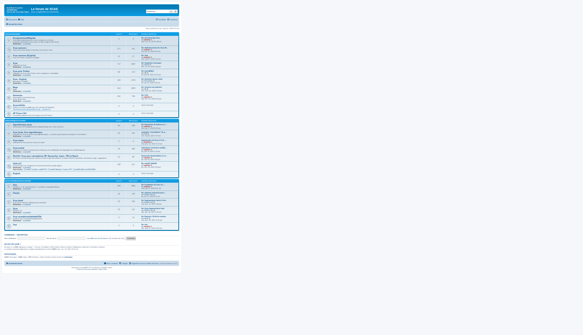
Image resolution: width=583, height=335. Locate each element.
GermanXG (148, 81)
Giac (15, 185)
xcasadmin (27, 44)
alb (145, 73)
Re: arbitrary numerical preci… (153, 193)
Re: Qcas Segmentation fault (152, 208)
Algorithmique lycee (22, 125)
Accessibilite (19, 105)
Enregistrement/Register (24, 38)
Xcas (15, 63)
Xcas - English (20, 79)
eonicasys (68, 257)
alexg (146, 218)
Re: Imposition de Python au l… (154, 124)
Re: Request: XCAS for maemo (153, 216)
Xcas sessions (19, 48)
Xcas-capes (18, 140)
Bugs (15, 87)
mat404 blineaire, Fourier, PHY (61, 169)
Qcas (15, 208)
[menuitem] (21, 19)
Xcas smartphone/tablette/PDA (27, 217)
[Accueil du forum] (18, 10)
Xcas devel (18, 200)
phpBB (84, 267)
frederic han (148, 194)
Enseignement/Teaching (15, 121)
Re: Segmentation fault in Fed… (154, 200)
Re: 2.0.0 (144, 95)
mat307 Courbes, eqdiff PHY (36, 169)
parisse (147, 40)
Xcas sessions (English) (24, 55)
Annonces (17, 95)
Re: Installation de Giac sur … (153, 185)
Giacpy (16, 193)
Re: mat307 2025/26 (149, 163)
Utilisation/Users (12, 34)
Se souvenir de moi (116, 238)
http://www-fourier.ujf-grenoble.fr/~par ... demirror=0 (32, 109)
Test (15, 225)
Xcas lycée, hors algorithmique (27, 132)
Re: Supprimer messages (151, 63)
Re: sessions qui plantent (151, 87)
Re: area (144, 55)
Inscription (22, 235)
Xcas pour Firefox (21, 71)
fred (145, 134)
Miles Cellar (103, 269)
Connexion (9, 235)
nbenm (146, 65)
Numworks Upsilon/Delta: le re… (154, 156)
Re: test (144, 224)
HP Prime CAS (20, 113)
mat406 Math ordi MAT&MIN (85, 169)
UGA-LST (17, 163)
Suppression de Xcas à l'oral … (153, 140)
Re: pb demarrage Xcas (150, 38)
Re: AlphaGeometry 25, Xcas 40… (154, 48)
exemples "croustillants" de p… (154, 132)
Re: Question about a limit (151, 79)
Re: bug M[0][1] (147, 71)
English (16, 173)
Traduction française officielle (87, 269)
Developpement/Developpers (18, 181)
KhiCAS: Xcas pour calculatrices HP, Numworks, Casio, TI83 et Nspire (45, 156)
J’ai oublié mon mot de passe (97, 238)
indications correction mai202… (154, 148)
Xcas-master (18, 148)
